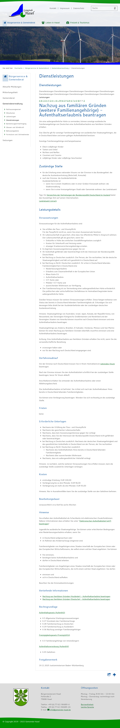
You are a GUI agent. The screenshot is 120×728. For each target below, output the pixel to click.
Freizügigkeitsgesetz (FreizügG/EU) (54, 635)
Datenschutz (78, 8)
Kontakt (53, 8)
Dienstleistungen (78, 68)
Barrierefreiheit (87, 704)
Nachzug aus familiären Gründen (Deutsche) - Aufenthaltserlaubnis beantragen (76, 599)
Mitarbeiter (10, 113)
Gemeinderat (9, 98)
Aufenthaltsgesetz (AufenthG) (52, 612)
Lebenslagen (11, 116)
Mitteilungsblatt (10, 92)
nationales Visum (107, 363)
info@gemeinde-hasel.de (60, 710)
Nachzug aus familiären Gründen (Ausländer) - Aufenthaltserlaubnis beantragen (76, 596)
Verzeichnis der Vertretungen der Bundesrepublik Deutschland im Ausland (78, 195)
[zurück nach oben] (114, 675)
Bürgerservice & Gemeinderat (21, 22)
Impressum (65, 8)
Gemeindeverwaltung (60, 68)
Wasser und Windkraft (15, 127)
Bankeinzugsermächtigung (16, 124)
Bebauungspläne (12, 131)
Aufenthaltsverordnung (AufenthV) (54, 646)
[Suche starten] (115, 8)
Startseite (18, 68)
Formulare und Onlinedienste (17, 134)
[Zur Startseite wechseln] (22, 11)
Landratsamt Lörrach (48, 201)
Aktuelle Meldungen (12, 86)
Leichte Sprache (87, 707)
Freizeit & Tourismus (79, 22)
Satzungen (8, 140)
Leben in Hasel (53, 22)
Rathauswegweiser (13, 109)
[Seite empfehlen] (109, 675)
